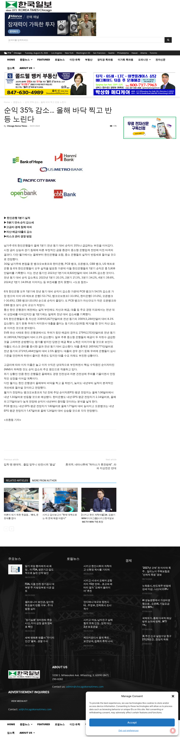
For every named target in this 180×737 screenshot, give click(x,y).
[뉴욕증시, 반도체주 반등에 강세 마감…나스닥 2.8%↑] (132, 589)
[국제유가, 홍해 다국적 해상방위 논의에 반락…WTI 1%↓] (132, 621)
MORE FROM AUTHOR (44, 480)
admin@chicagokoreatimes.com (85, 686)
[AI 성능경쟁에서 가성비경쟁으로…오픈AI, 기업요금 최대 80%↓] (132, 603)
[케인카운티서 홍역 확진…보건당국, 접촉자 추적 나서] (74, 641)
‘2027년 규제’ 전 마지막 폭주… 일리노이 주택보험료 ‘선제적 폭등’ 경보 (156, 571)
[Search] (168, 40)
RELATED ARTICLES (17, 480)
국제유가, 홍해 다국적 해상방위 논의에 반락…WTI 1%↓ (156, 621)
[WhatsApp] (31, 133)
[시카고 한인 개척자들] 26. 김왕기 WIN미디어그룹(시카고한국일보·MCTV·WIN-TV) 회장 (98, 518)
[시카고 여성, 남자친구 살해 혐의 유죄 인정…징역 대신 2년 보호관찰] (74, 623)
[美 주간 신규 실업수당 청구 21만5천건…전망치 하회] (132, 639)
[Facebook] (7, 133)
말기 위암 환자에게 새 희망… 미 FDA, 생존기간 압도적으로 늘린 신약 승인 (39, 569)
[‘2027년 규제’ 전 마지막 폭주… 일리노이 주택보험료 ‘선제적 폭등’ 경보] (132, 571)
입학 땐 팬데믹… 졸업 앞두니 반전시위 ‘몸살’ (30, 464)
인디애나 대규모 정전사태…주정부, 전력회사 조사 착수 (97, 605)
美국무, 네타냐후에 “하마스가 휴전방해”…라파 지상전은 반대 (91, 466)
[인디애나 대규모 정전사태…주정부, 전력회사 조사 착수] (74, 605)
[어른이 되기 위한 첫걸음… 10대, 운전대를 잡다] (21, 500)
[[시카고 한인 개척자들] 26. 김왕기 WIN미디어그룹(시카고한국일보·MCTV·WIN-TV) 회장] (98, 500)
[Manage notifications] (173, 730)
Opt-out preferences (128, 730)
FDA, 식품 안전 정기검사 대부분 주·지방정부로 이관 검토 (39, 587)
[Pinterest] (23, 133)
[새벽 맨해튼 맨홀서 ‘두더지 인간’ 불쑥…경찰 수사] (15, 641)
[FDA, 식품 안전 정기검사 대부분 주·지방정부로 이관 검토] (15, 587)
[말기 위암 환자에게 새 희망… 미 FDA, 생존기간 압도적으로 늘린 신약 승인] (15, 569)
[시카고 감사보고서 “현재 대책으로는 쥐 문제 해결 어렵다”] (60, 500)
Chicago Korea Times (17, 126)
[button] (173, 696)
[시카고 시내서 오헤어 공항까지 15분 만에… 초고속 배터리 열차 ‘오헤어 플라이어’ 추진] (74, 584)
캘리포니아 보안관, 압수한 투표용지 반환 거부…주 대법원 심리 (39, 605)
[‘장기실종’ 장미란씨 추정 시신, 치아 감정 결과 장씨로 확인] (15, 623)
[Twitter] (15, 133)
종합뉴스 (17, 102)
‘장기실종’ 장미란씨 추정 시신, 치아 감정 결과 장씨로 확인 (38, 623)
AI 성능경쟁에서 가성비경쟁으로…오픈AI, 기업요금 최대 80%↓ (156, 603)
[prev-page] (6, 529)
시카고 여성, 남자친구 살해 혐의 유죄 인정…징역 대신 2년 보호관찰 (98, 623)
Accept (132, 722)
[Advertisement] (149, 171)
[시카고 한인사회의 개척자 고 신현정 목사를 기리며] (74, 569)
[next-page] (11, 529)
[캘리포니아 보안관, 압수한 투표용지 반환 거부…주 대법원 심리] (15, 605)
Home (7, 102)
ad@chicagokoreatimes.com (35, 709)
